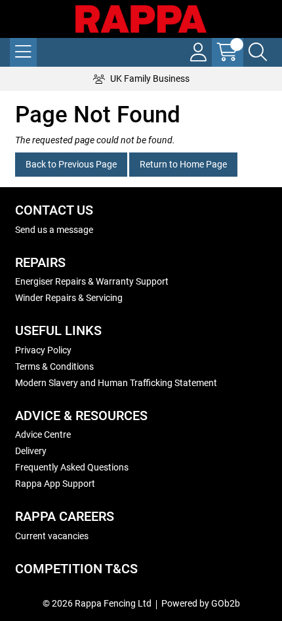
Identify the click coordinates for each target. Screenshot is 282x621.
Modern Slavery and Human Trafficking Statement (116, 383)
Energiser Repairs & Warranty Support (92, 281)
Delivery (31, 451)
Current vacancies (52, 536)
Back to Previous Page (71, 164)
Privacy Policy (43, 350)
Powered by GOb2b (200, 603)
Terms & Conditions (54, 366)
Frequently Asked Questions (72, 467)
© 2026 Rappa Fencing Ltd (97, 603)
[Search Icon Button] (257, 52)
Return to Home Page (183, 164)
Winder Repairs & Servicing (69, 298)
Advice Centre (43, 434)
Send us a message (54, 229)
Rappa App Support (55, 483)
